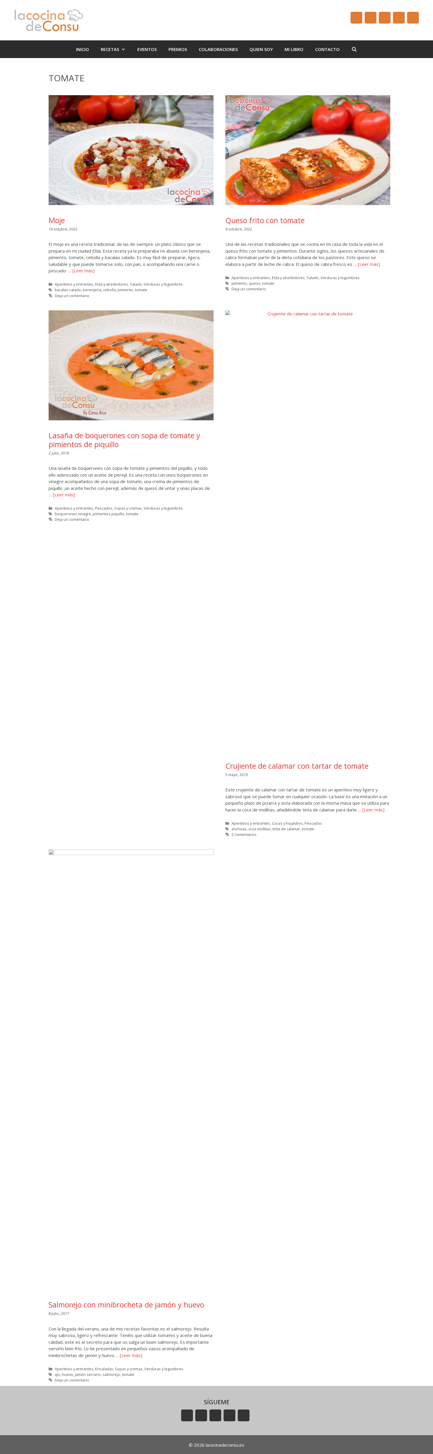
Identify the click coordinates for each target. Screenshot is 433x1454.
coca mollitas (259, 828)
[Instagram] (399, 18)
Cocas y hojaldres (287, 823)
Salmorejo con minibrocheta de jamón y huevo (126, 1305)
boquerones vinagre (73, 513)
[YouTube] (356, 18)
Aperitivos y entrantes (74, 284)
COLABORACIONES (218, 49)
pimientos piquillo (108, 513)
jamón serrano (88, 1374)
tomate (141, 289)
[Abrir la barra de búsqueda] (354, 49)
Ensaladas (104, 1368)
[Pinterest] (413, 18)
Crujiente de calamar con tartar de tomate (296, 766)
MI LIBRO (294, 49)
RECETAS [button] (110, 49)
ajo (57, 1374)
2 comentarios (244, 834)
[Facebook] (370, 18)
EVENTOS (147, 49)
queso (254, 283)
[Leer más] (83, 271)
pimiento (125, 289)
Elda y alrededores (111, 284)
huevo (67, 1374)
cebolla (109, 289)
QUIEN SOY (261, 49)
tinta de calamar (286, 828)
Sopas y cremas (128, 508)
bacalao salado (68, 289)
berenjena (92, 289)
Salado (136, 284)
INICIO (82, 49)
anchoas (239, 828)
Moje (57, 220)
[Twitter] (385, 18)
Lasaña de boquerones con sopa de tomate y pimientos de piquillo (124, 439)
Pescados (104, 508)
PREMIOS (177, 49)
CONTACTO (327, 49)
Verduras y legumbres (163, 284)
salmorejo (111, 1374)
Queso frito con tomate (265, 220)
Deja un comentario (72, 295)
